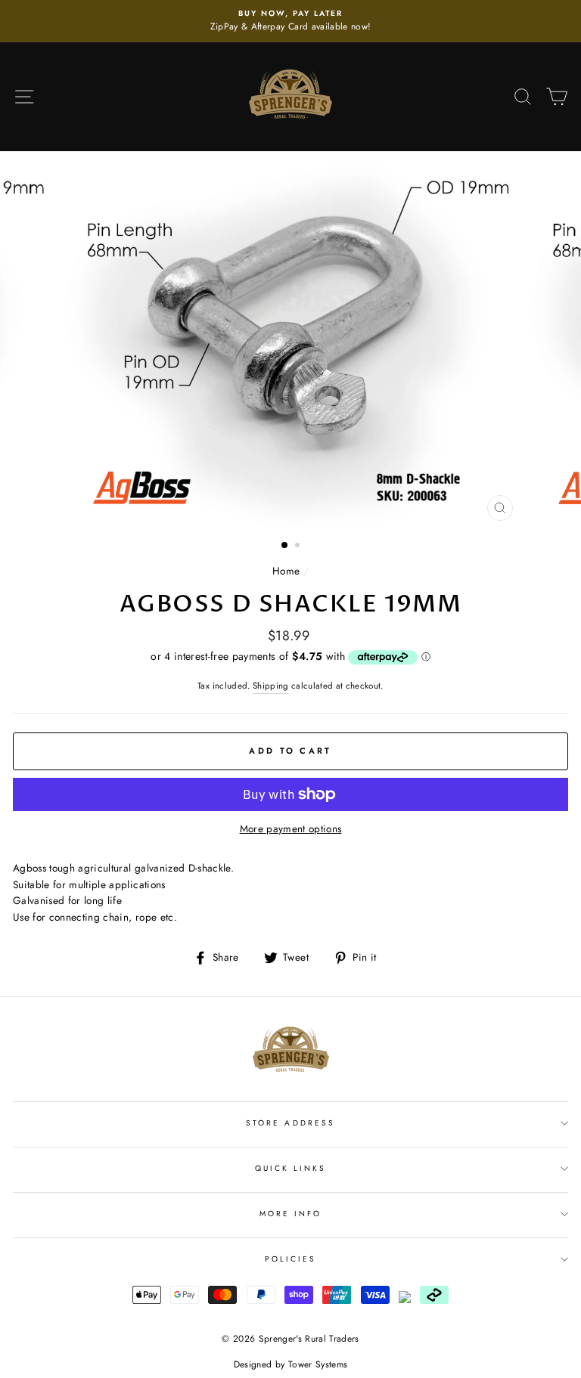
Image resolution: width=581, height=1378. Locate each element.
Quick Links (291, 1168)
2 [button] (299, 546)
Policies (290, 1259)
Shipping (271, 686)
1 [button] (285, 546)
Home (286, 570)
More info (290, 1213)
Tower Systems (317, 1364)
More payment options (291, 828)
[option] (290, 21)
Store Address (290, 1123)
